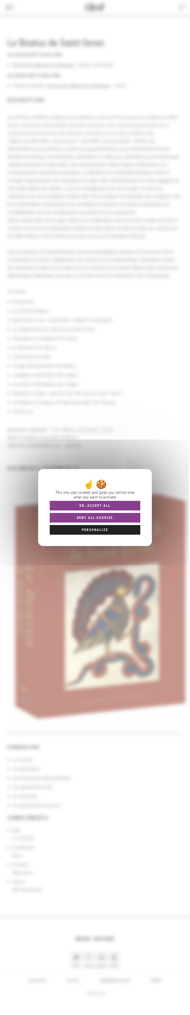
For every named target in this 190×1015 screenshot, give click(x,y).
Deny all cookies (95, 517)
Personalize (95, 530)
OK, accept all (95, 505)
